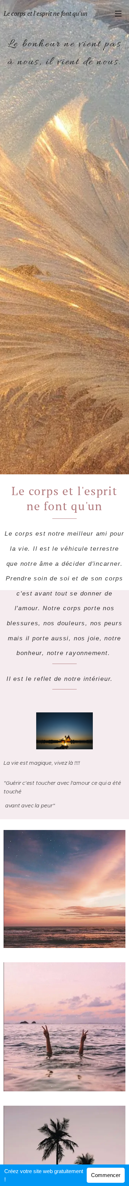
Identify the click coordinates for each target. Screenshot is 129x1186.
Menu (118, 13)
